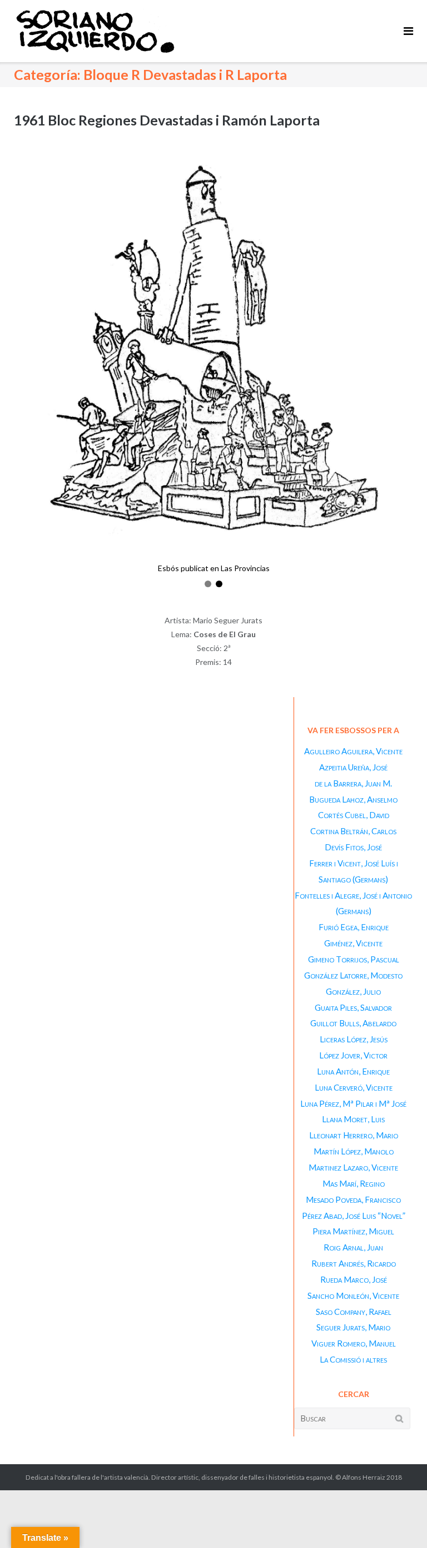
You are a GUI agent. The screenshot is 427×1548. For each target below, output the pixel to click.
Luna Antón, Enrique (353, 1071)
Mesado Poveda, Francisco (353, 1199)
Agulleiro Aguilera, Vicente (353, 751)
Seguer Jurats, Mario (353, 1327)
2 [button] (219, 584)
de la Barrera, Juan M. (353, 783)
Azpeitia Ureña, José (353, 767)
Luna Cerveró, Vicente (354, 1087)
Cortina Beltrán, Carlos (353, 831)
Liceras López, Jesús (354, 1039)
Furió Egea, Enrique (354, 927)
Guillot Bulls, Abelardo (353, 1023)
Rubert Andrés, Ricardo (353, 1263)
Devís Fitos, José (353, 847)
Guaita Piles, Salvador (353, 1007)
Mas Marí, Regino (353, 1183)
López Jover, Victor (353, 1055)
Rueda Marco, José (353, 1279)
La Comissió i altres (353, 1359)
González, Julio (353, 991)
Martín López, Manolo (354, 1151)
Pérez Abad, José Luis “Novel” (353, 1216)
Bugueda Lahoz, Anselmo (353, 799)
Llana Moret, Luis (353, 1119)
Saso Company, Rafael (353, 1312)
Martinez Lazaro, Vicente (353, 1167)
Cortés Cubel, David (353, 815)
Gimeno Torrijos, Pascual (353, 959)
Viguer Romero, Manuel (353, 1343)
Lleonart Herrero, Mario (353, 1135)
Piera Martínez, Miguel (353, 1231)
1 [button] (208, 584)
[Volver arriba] (399, 1521)
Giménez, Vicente (353, 943)
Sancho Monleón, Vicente (353, 1295)
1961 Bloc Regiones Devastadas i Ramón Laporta (167, 120)
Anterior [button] (20, 369)
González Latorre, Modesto (353, 975)
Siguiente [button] (406, 369)
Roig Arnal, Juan (353, 1247)
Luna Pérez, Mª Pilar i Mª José (353, 1103)
